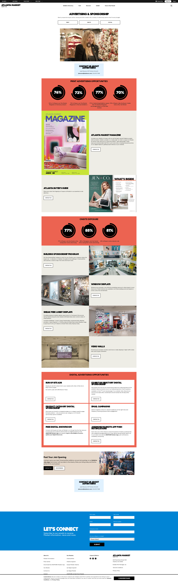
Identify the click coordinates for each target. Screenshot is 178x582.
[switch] (89, 45)
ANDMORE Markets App (112, 435)
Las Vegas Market (71, 570)
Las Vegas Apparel (71, 567)
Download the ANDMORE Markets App (54, 564)
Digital (110, 22)
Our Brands (47, 567)
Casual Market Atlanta (73, 564)
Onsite (89, 22)
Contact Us (96, 149)
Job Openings (59, 468)
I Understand (124, 578)
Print (67, 22)
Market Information (49, 558)
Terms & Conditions (118, 567)
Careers (46, 574)
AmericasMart (70, 558)
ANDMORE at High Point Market (75, 574)
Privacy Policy (116, 570)
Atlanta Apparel (71, 561)
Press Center (47, 561)
